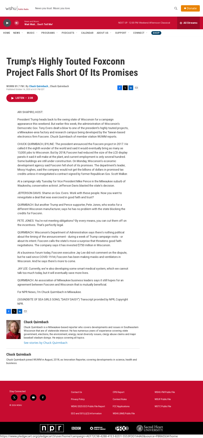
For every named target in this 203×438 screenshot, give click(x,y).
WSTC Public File (163, 406)
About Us (102, 33)
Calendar (87, 33)
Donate (192, 8)
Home (6, 33)
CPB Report (118, 392)
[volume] (16, 23)
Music (31, 33)
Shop (156, 33)
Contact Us (76, 392)
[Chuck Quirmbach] (13, 329)
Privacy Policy (78, 399)
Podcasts (68, 33)
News (16, 33)
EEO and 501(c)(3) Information (86, 413)
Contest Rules (120, 399)
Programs (48, 33)
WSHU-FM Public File (165, 392)
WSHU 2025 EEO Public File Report (88, 406)
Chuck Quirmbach (39, 86)
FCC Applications (121, 406)
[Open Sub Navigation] (22, 33)
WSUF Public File (163, 399)
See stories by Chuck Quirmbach (45, 343)
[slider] (21, 23)
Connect (138, 33)
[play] (7, 23)
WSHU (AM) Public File (124, 413)
